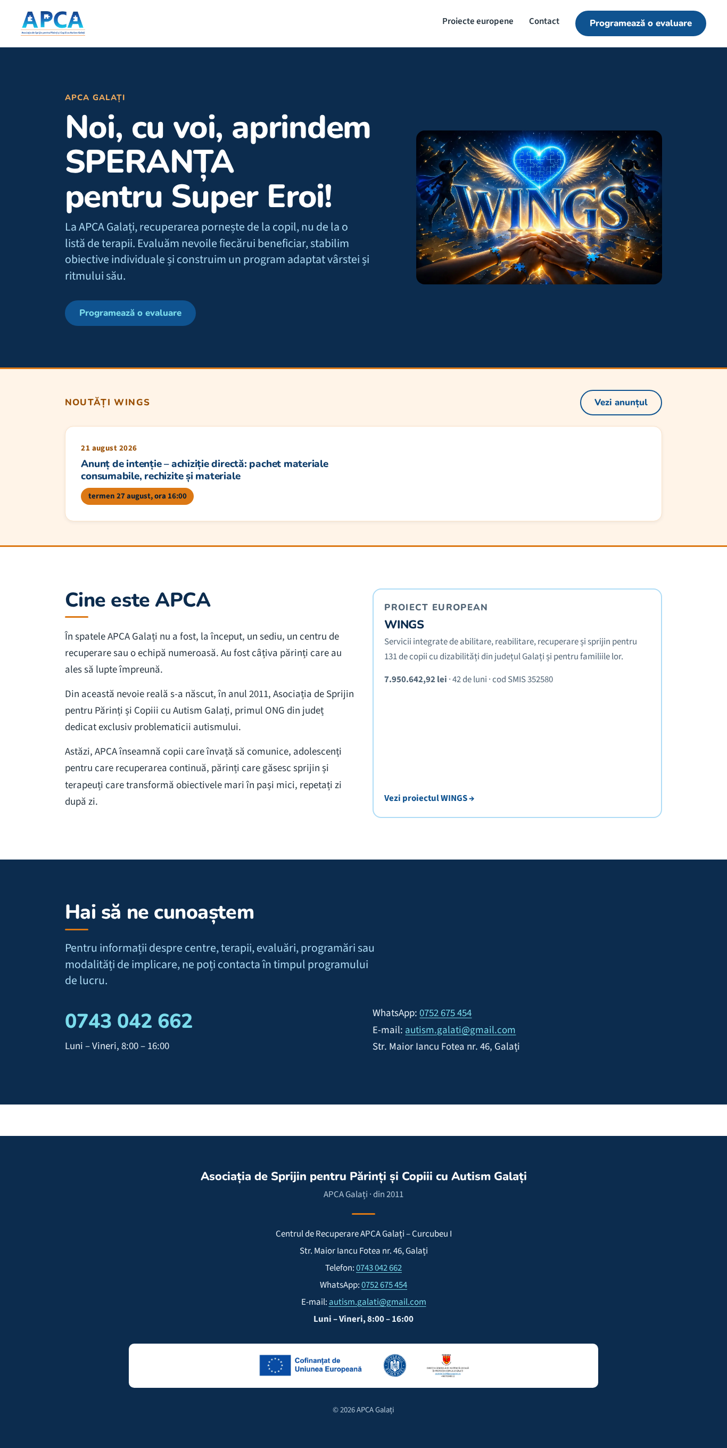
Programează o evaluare (641, 23)
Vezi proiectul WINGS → (429, 798)
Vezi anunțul (621, 402)
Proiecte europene (478, 21)
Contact (544, 21)
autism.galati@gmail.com (460, 1030)
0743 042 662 (129, 1021)
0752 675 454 (445, 1013)
